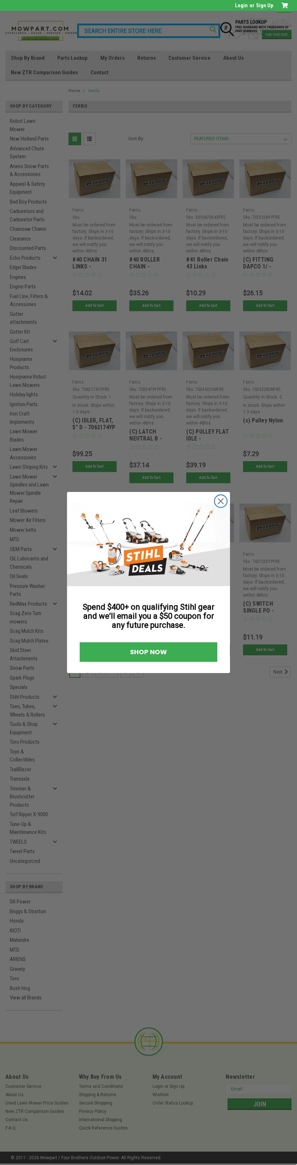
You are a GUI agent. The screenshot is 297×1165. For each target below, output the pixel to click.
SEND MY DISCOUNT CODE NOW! (73, 605)
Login (241, 5)
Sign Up (264, 5)
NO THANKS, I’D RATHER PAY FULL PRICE (73, 626)
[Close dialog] (285, 502)
